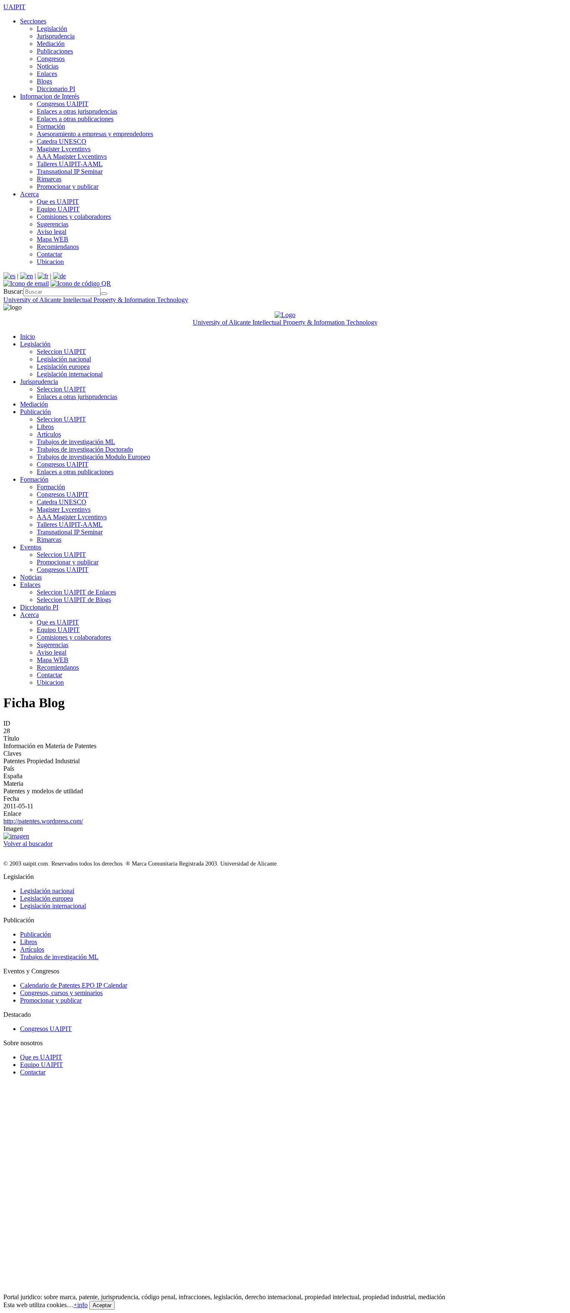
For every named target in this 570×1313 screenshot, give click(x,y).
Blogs (44, 81)
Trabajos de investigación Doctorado (85, 449)
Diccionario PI (56, 88)
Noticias (47, 66)
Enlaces (47, 73)
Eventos (30, 547)
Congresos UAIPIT (62, 103)
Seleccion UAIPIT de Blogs (74, 599)
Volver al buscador (28, 843)
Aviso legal (51, 231)
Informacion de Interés (49, 96)
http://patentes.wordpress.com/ (43, 821)
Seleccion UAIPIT (61, 351)
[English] (26, 275)
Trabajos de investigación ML (76, 441)
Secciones (33, 21)
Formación (51, 126)
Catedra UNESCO (61, 141)
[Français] (43, 275)
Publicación (35, 411)
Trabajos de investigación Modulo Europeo (93, 456)
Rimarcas (49, 179)
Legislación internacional (70, 374)
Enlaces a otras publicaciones (75, 118)
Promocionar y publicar (67, 186)
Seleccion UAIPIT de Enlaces (76, 592)
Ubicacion (50, 261)
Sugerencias (52, 224)
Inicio (27, 336)
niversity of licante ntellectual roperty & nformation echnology (95, 299)
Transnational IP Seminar (70, 171)
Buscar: (13, 291)
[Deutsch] (59, 275)
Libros (45, 426)
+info (80, 1304)
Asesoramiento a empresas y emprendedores (95, 133)
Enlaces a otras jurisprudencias (77, 111)
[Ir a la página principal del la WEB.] (285, 314)
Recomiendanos (58, 246)
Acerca (29, 194)
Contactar (49, 254)
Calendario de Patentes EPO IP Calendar (73, 985)
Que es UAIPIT (58, 201)
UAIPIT (14, 6)
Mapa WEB (52, 239)
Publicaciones (55, 51)
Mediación (51, 43)
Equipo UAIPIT (58, 209)
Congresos (51, 58)
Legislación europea (63, 366)
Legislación (52, 28)
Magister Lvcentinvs (64, 148)
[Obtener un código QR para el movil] (80, 283)
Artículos (49, 434)
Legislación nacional (64, 359)
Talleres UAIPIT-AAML (70, 164)
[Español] (9, 275)
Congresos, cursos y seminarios (61, 992)
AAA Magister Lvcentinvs (72, 156)
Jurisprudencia (56, 36)
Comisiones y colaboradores (74, 216)
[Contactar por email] (26, 283)
